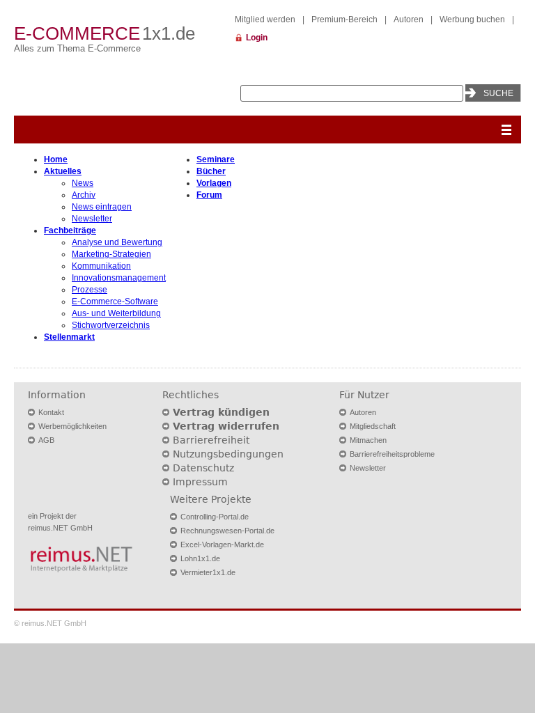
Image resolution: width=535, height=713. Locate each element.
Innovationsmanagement (119, 278)
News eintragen (102, 207)
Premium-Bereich (344, 19)
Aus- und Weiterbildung (116, 313)
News (82, 183)
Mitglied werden (265, 19)
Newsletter (92, 219)
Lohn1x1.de (200, 558)
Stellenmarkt (69, 337)
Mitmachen (368, 440)
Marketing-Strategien (111, 254)
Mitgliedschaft (373, 426)
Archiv (83, 195)
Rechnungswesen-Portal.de (227, 530)
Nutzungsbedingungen (228, 454)
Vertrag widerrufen (226, 426)
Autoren (409, 19)
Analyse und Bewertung (117, 242)
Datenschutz (203, 467)
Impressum (200, 481)
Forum (209, 195)
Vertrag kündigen (221, 412)
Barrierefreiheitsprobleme (392, 454)
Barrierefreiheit (211, 440)
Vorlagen (213, 183)
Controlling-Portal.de (214, 516)
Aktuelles (63, 171)
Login (257, 37)
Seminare (215, 159)
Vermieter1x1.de (207, 572)
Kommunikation (101, 266)
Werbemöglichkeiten (72, 426)
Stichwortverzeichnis (111, 325)
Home (56, 159)
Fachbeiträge (70, 230)
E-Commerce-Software (115, 301)
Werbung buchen (472, 19)
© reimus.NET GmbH (50, 623)
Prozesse (89, 290)
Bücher (211, 171)
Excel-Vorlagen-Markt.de (222, 544)
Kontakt (51, 412)
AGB (46, 440)
